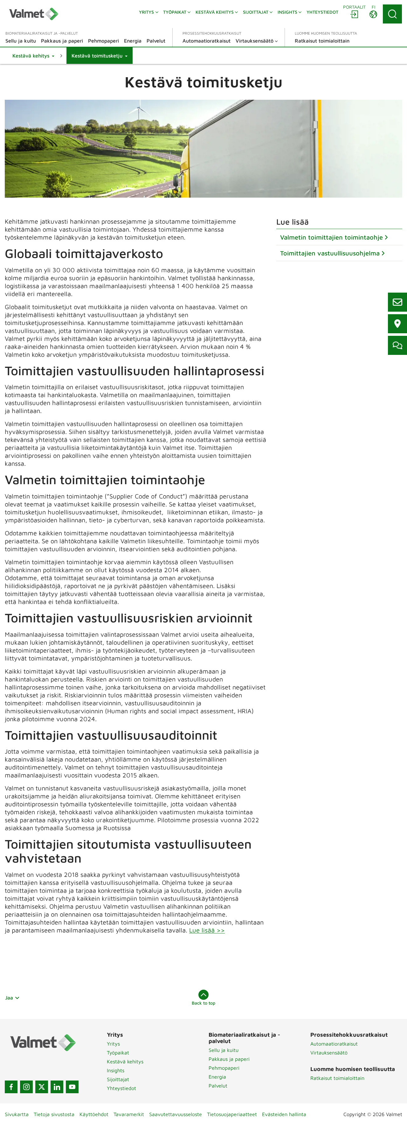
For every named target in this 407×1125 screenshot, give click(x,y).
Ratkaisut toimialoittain (337, 1078)
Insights (115, 1070)
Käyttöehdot (93, 1114)
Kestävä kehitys (125, 1061)
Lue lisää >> (207, 930)
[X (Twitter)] (41, 1087)
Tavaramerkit (129, 1114)
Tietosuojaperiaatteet (232, 1114)
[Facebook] (11, 1087)
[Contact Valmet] (397, 345)
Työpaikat (118, 1052)
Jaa (9, 997)
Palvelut (218, 1085)
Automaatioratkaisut (334, 1044)
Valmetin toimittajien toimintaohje (331, 237)
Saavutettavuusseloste (175, 1114)
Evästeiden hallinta (284, 1114)
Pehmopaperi (224, 1068)
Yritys (113, 1044)
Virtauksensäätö (329, 1052)
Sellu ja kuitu (223, 1050)
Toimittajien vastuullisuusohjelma (330, 253)
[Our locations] (397, 323)
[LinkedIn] (57, 1087)
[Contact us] (397, 302)
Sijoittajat (118, 1079)
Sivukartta (17, 1114)
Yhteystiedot (121, 1088)
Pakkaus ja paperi (229, 1059)
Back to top (203, 1003)
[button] (33, 55)
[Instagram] (26, 1087)
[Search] (392, 14)
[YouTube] (72, 1087)
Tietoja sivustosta (54, 1114)
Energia (217, 1077)
